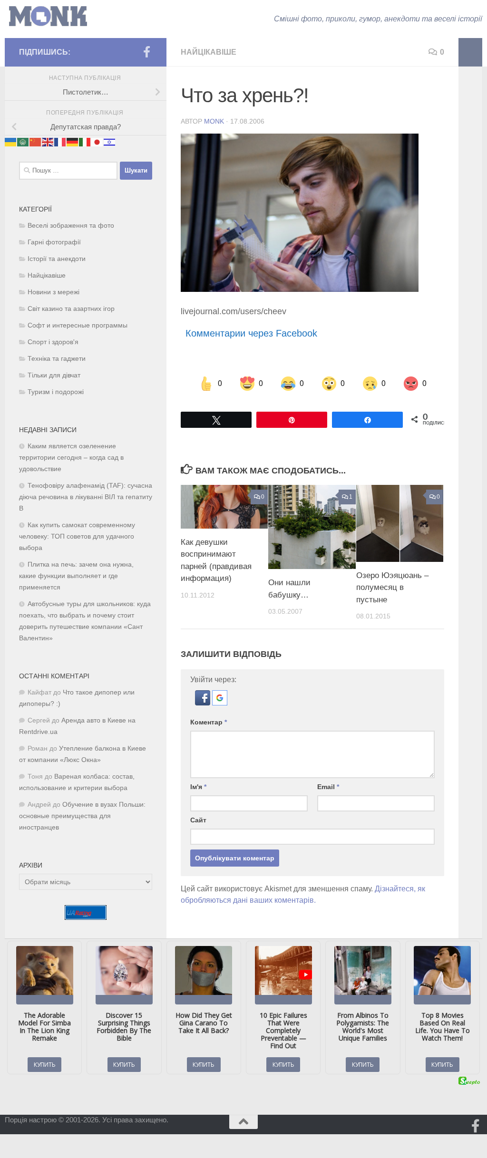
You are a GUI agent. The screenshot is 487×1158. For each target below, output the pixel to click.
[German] (73, 141)
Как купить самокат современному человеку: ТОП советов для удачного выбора (77, 536)
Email (328, 787)
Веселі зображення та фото (71, 225)
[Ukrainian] (11, 141)
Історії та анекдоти (57, 258)
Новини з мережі (53, 292)
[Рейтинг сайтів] (86, 917)
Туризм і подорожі (56, 392)
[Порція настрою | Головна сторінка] (48, 16)
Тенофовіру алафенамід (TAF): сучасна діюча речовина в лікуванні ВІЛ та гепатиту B (85, 497)
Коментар (208, 722)
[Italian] (85, 141)
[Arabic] (23, 141)
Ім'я (198, 787)
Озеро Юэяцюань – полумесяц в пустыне (392, 587)
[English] (48, 141)
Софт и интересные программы (77, 325)
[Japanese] (97, 141)
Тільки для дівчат (54, 375)
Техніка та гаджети (57, 358)
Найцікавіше (208, 52)
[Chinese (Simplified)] (35, 141)
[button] (203, 703)
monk (214, 121)
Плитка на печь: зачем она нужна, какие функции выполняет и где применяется (76, 576)
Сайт (198, 820)
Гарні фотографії (54, 242)
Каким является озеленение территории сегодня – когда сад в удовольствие (71, 458)
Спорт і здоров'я (53, 342)
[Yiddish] (110, 141)
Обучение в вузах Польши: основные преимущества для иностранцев (82, 816)
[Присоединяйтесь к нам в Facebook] (146, 52)
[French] (60, 141)
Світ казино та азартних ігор (71, 308)
